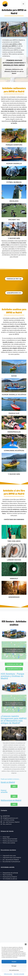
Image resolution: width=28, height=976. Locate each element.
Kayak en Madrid (8, 782)
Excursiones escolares (8, 850)
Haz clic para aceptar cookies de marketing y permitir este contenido (14, 650)
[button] (25, 944)
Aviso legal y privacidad (19, 974)
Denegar (14, 966)
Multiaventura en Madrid (11, 800)
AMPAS (21, 499)
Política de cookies (8, 974)
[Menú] (23, 3)
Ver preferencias (14, 970)
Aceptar (14, 961)
